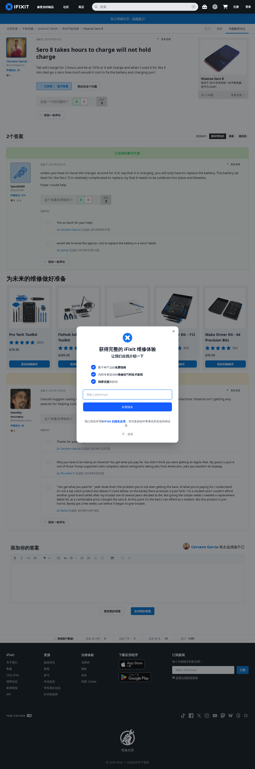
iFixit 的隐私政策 (115, 421)
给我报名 (127, 407)
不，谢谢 (127, 434)
